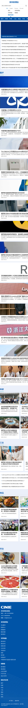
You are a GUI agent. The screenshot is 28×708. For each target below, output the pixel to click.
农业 (23, 19)
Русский (21, 8)
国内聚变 (3, 666)
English (11, 8)
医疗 (2, 19)
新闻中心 (3, 627)
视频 (2, 652)
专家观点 (3, 650)
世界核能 (10, 12)
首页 (9, 10)
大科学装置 (4, 671)
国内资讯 (3, 641)
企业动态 (3, 648)
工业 (15, 19)
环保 (10, 19)
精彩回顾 (3, 632)
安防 (2, 696)
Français (16, 8)
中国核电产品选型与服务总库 (8, 659)
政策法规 (3, 646)
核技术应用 (10, 15)
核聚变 (16, 12)
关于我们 (11, 700)
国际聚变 (3, 669)
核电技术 (3, 657)
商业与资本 (4, 676)
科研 (6, 19)
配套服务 (3, 629)
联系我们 (3, 634)
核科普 (2, 655)
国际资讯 (3, 643)
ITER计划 (3, 673)
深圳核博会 (17, 10)
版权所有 (17, 700)
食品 (19, 19)
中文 (7, 8)
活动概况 (3, 625)
